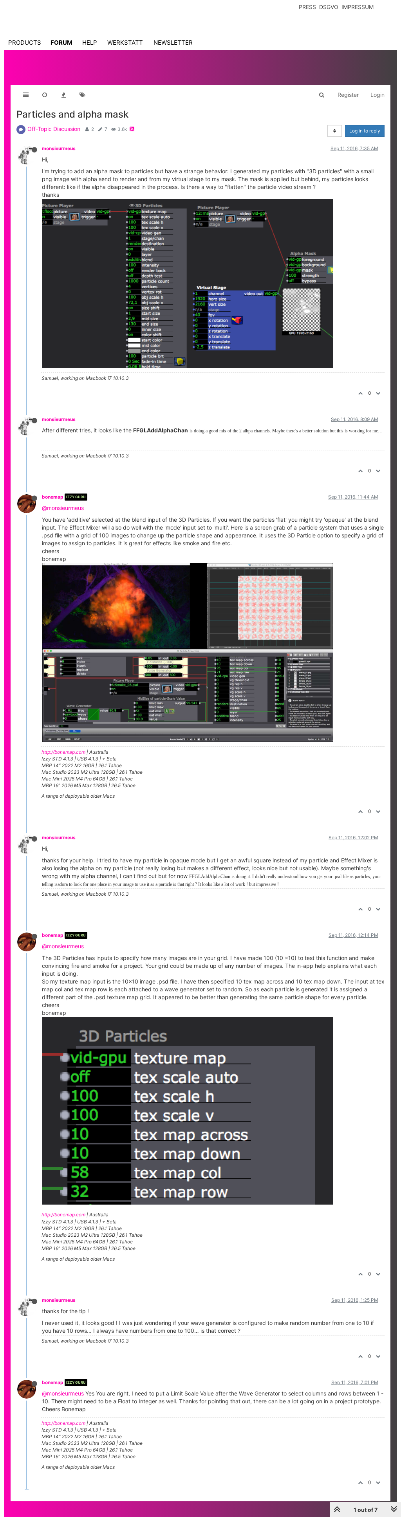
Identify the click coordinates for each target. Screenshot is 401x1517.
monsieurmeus (59, 148)
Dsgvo (328, 7)
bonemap (52, 497)
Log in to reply (364, 131)
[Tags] (82, 95)
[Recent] (44, 95)
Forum (61, 42)
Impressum (357, 7)
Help (89, 42)
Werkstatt (125, 42)
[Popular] (63, 95)
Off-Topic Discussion (53, 128)
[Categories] (25, 95)
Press (307, 7)
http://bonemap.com (63, 752)
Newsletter (173, 42)
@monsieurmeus (63, 507)
